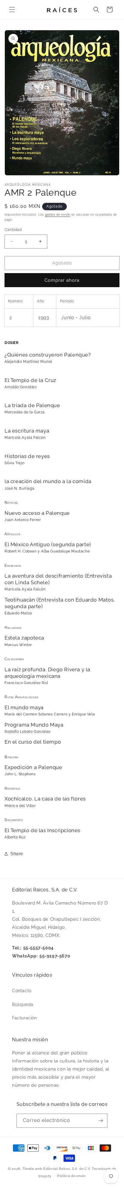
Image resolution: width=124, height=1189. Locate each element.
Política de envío (71, 1176)
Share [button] (17, 853)
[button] (12, 9)
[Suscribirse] (100, 1121)
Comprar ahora (62, 280)
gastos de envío (57, 214)
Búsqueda (22, 1004)
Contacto (22, 990)
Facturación (24, 1018)
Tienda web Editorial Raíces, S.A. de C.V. (57, 1169)
